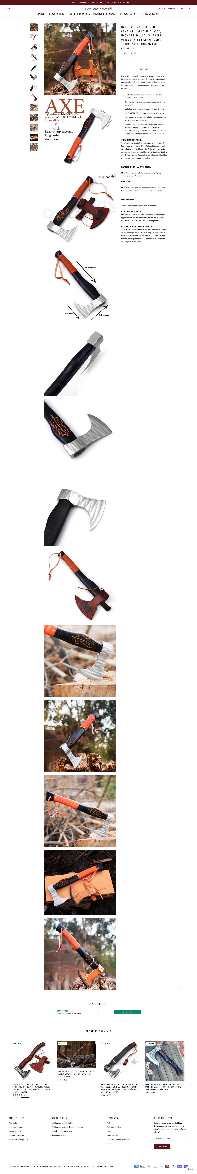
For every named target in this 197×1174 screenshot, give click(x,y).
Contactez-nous (15, 1131)
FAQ (108, 1123)
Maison (41, 14)
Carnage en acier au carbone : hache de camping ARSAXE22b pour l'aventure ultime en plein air (76, 1074)
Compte (162, 9)
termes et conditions (59, 1135)
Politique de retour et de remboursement (67, 1127)
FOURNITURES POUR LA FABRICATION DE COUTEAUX (92, 14)
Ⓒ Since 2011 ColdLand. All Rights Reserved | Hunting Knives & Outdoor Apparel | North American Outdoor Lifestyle (61, 1166)
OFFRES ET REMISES (151, 14)
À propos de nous (16, 1127)
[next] (189, 1067)
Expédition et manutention (62, 1131)
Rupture (144, 69)
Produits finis (56, 14)
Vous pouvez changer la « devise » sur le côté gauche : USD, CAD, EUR (98, 2)
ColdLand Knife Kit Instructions (118, 1139)
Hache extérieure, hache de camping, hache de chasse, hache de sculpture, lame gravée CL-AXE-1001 (163, 1087)
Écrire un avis (127, 1012)
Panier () (186, 8)
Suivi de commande (16, 1135)
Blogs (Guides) (112, 1135)
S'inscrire (162, 1146)
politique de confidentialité (62, 1123)
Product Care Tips (114, 1127)
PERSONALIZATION (128, 14)
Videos (109, 1143)
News (109, 1131)
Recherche (173, 9)
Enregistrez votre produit (18, 1139)
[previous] (7, 1067)
